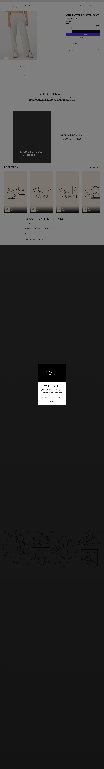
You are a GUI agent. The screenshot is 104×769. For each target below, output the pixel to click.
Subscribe (59, 397)
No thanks (52, 401)
